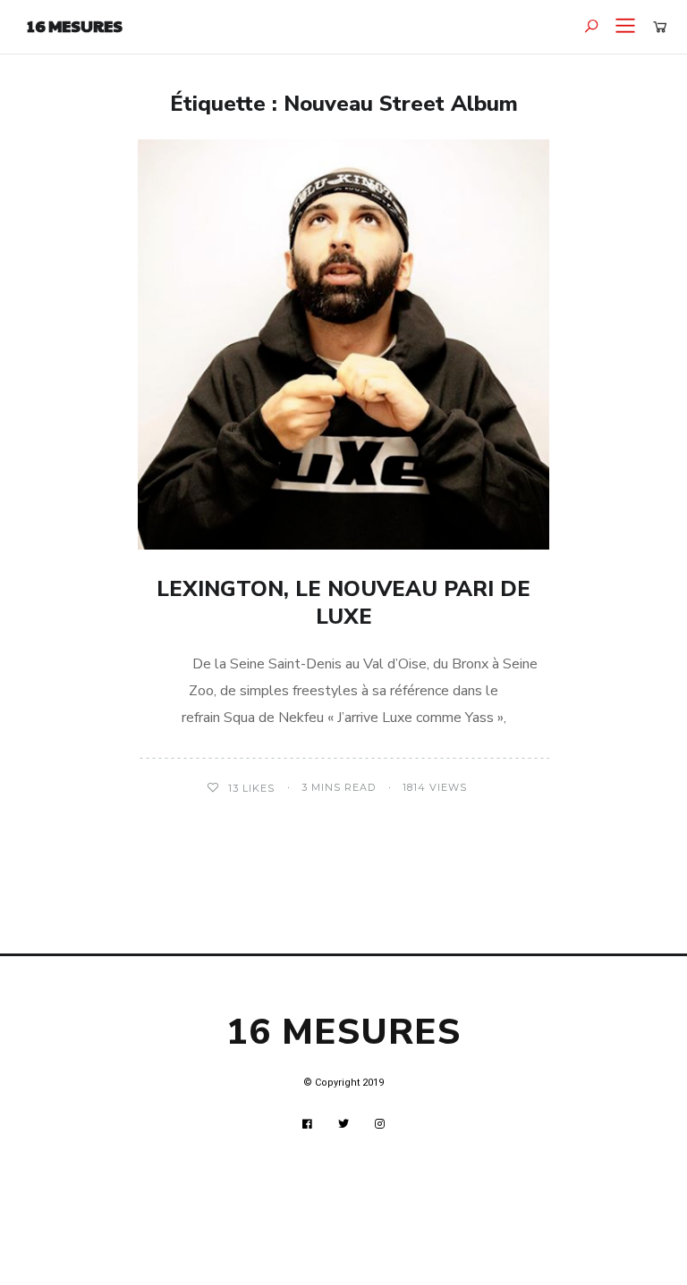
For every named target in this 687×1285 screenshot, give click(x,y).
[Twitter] (344, 1124)
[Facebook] (307, 1124)
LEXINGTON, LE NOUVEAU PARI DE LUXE (343, 603)
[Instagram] (380, 1124)
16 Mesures (75, 25)
